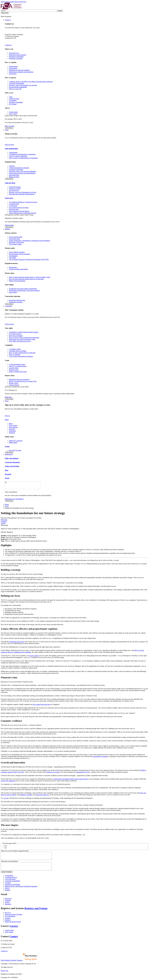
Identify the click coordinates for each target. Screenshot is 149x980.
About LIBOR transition (17, 252)
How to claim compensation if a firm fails (22, 353)
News (7, 401)
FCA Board (12, 104)
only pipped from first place (41, 704)
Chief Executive (14, 98)
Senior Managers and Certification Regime (22, 213)
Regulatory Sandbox (25, 795)
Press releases (13, 427)
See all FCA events (15, 450)
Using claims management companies (21, 356)
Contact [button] (14, 936)
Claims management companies (19, 168)
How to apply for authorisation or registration (23, 158)
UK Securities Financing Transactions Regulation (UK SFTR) (29, 259)
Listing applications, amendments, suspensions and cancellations (29, 240)
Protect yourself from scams (18, 371)
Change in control (14, 188)
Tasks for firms (10, 183)
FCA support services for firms (19, 207)
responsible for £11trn (83, 772)
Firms (7, 130)
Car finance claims (15, 349)
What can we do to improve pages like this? (15, 851)
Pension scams (13, 370)
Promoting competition (16, 56)
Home (7, 504)
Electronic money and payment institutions (22, 171)
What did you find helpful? (9, 861)
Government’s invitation (100, 756)
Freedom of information (12, 884)
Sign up (7, 416)
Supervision (13, 74)
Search (3, 11)
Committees (13, 100)
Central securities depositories (18, 269)
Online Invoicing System (13, 922)
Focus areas (9, 198)
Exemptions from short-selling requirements (23, 288)
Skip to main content (7, 2)
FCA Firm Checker (15, 334)
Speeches (12, 429)
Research (8, 474)
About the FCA (14, 53)
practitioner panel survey (17, 642)
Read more (8, 397)
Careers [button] (14, 926)
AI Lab (6, 798)
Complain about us (11, 877)
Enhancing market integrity (17, 55)
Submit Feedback (7, 872)
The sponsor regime (15, 244)
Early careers (13, 114)
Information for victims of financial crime (22, 339)
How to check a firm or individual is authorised (24, 337)
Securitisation (13, 256)
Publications (9, 454)
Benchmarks (13, 267)
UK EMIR (12, 257)
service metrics (34, 655)
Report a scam (13, 383)
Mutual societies (14, 177)
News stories (13, 425)
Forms (7, 478)
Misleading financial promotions (19, 379)
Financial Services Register (13, 914)
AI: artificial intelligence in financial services (23, 202)
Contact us (8, 45)
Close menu (9, 128)
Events (7, 446)
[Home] (11, 9)
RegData (8, 920)
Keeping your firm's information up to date (22, 192)
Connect (7, 918)
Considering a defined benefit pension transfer (23, 332)
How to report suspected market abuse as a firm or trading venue (29, 277)
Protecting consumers (16, 58)
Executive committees (16, 102)
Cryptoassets (13, 206)
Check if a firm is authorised (18, 156)
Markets (7, 229)
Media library (13, 442)
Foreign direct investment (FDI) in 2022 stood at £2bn (70, 779)
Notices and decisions (12, 466)
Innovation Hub (14, 175)
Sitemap (7, 890)
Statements (12, 431)
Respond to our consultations (14, 499)
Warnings (12, 433)
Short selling (13, 292)
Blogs (11, 423)
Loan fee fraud (13, 368)
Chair (10, 97)
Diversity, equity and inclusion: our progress (23, 85)
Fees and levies (14, 190)
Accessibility (9, 875)
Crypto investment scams (17, 364)
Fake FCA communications (17, 366)
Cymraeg (8, 883)
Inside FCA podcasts (15, 441)
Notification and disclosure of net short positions (24, 290)
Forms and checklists (15, 237)
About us (8, 20)
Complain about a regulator (17, 351)
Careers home (13, 112)
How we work (9, 126)
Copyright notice (10, 879)
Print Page (4, 520)
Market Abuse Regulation (17, 281)
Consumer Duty (14, 204)
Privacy (7, 888)
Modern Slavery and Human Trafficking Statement (21, 886)
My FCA (8, 912)
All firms (12, 166)
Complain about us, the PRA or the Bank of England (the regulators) (31, 81)
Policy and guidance (12, 458)
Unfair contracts (14, 385)
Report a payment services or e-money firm (22, 381)
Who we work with (15, 89)
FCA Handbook (10, 916)
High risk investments (16, 336)
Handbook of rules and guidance (19, 70)
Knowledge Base (14, 239)
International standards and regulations (21, 72)
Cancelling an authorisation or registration (22, 154)
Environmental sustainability (18, 87)
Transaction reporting (16, 302)
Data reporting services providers (19, 254)
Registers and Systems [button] (35, 908)
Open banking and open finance (19, 211)
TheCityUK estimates (8, 781)
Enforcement (13, 68)
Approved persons (15, 187)
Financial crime (14, 209)
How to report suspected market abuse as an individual (26, 279)
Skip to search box (20, 2)
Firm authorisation (11, 148)
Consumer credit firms (16, 169)
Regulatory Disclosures (16, 242)
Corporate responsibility (16, 83)
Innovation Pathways (42, 795)
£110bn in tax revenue (53, 772)
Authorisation (13, 66)
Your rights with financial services (20, 341)
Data (6, 470)
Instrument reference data (17, 300)
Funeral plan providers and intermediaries (22, 173)
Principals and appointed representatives (21, 194)
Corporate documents (12, 462)
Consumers (8, 306)
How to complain (14, 354)
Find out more (9, 144)
